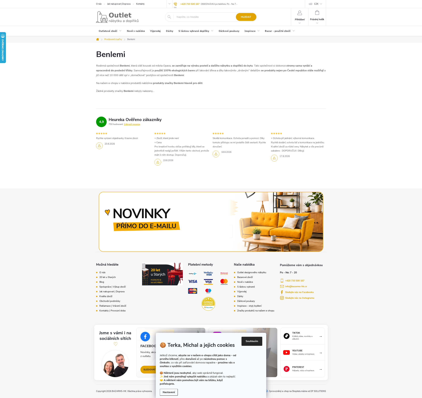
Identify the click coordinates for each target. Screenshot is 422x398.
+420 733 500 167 (189, 4)
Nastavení (169, 392)
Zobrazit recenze (132, 124)
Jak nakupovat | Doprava (119, 3)
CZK (316, 3)
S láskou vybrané (246, 287)
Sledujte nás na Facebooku (299, 292)
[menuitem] (110, 31)
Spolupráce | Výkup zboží (112, 287)
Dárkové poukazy (246, 301)
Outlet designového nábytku (251, 272)
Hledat (246, 17)
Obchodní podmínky (109, 301)
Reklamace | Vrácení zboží (112, 306)
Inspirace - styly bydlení (249, 306)
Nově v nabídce (245, 282)
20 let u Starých (107, 277)
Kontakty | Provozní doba (112, 310)
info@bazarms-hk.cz (296, 286)
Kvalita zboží (105, 296)
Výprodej (241, 291)
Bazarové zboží (245, 277)
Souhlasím (252, 341)
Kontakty (140, 3)
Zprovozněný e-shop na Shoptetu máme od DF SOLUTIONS (297, 391)
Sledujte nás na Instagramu (299, 298)
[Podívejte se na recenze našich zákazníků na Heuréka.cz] (208, 304)
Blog (101, 282)
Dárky (240, 296)
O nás (99, 3)
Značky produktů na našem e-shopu (255, 310)
